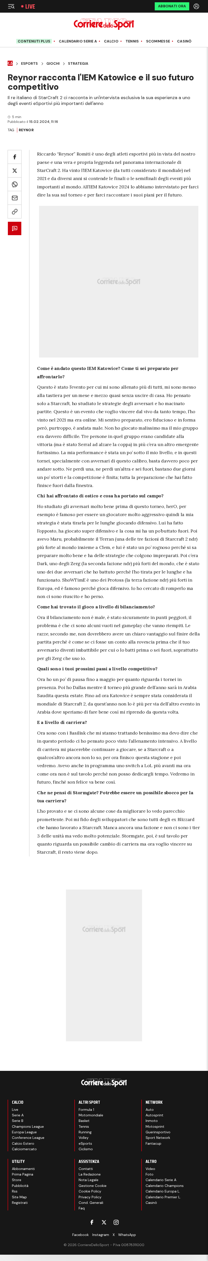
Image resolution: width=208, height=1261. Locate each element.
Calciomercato (24, 1149)
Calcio (111, 41)
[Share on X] (14, 170)
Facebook (80, 1234)
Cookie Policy (90, 1191)
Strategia (78, 63)
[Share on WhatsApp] (14, 184)
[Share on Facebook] (14, 157)
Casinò (184, 41)
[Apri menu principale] (11, 6)
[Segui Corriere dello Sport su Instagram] (116, 1222)
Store (16, 1180)
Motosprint (155, 1126)
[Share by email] (14, 198)
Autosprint (154, 1115)
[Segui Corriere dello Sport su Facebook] (92, 1222)
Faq (82, 1208)
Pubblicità (20, 1185)
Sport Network (158, 1137)
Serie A (18, 1115)
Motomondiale (91, 1115)
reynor (26, 130)
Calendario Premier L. (163, 1197)
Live (30, 6)
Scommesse (158, 41)
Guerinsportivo (158, 1132)
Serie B (17, 1120)
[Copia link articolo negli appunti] (14, 211)
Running (85, 1132)
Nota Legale (88, 1180)
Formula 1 (86, 1109)
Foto (149, 1174)
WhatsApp (127, 1234)
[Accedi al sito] (196, 6)
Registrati (20, 1202)
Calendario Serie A (78, 41)
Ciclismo (86, 1149)
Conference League (28, 1137)
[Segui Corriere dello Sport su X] (104, 1222)
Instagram (100, 1234)
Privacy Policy (90, 1197)
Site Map (19, 1197)
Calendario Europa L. (163, 1191)
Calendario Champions (165, 1185)
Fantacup (153, 1143)
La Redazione (90, 1174)
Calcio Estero (23, 1143)
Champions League (28, 1126)
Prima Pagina (22, 1174)
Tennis (132, 41)
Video (150, 1168)
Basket (84, 1120)
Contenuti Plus (34, 41)
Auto (150, 1109)
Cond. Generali (91, 1202)
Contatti (86, 1168)
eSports (85, 1143)
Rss (15, 1191)
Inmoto (152, 1120)
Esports (29, 63)
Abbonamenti (23, 1168)
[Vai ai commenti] (14, 228)
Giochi (53, 63)
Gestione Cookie (93, 1185)
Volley (84, 1137)
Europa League (24, 1132)
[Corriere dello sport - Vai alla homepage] (104, 24)
